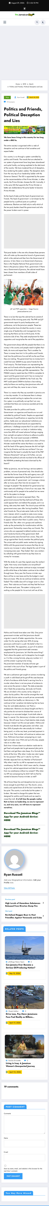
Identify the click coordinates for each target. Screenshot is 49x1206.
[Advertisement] (24, 53)
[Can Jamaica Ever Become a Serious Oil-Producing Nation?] (24, 948)
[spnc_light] (43, 22)
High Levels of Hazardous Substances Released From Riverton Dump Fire (22, 904)
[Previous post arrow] (43, 903)
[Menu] (5, 22)
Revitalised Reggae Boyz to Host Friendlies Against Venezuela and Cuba (23, 916)
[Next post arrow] (43, 915)
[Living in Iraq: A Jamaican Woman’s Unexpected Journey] (24, 1046)
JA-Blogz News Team (16, 961)
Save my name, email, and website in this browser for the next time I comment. (23, 1169)
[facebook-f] (24, 8)
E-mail (6, 1152)
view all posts (9, 888)
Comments (7, 1113)
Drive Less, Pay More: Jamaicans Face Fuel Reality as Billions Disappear (21, 1015)
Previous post (10, 899)
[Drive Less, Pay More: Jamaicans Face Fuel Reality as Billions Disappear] (24, 997)
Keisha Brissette (14, 1060)
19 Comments (11, 102)
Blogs (7, 97)
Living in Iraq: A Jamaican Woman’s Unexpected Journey (20, 1065)
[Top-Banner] (24, 130)
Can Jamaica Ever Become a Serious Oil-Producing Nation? (20, 966)
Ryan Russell (20, 97)
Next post (8, 911)
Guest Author (13, 1011)
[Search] (37, 22)
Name (6, 1138)
